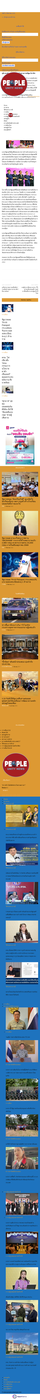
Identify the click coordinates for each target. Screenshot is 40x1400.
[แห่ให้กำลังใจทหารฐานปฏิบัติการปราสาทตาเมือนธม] (22, 1125)
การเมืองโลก (7, 125)
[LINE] (27, 276)
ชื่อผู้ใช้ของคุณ (7, 37)
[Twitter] (23, 276)
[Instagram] (7, 795)
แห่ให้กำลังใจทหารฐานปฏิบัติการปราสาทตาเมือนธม (21, 1144)
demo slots (27, 714)
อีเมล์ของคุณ (6, 63)
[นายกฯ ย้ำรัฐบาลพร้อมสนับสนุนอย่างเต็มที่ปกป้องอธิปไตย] (22, 1090)
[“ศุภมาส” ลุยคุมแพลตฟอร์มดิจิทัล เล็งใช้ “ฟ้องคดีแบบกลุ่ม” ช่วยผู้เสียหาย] (7, 389)
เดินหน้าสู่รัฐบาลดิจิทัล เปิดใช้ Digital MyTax (19, 1297)
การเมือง (6, 112)
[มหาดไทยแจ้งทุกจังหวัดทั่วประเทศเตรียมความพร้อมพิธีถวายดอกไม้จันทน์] (22, 973)
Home (5, 105)
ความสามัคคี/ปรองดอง (7, 666)
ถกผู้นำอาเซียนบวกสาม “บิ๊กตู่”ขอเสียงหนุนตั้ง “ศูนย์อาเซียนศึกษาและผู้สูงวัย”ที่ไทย (30, 290)
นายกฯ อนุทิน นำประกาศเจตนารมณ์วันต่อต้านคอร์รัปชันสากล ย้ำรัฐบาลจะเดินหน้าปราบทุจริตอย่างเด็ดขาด (21, 1225)
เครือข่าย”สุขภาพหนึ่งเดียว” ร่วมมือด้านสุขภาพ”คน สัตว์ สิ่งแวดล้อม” (10, 289)
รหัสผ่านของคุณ (7, 40)
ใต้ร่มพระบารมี (8, 110)
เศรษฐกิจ (6, 118)
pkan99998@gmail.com (16, 787)
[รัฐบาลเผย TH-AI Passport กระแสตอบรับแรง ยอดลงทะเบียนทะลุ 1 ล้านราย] (7, 308)
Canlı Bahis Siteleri (8, 714)
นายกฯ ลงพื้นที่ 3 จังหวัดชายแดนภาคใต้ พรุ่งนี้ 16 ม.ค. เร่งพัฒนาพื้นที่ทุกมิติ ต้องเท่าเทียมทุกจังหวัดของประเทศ (22, 1179)
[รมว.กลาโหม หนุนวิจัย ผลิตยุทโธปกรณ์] (22, 1311)
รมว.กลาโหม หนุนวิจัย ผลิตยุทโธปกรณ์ (17, 1329)
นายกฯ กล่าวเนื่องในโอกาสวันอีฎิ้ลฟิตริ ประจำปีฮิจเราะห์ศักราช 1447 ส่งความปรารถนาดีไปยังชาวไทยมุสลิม (21, 1072)
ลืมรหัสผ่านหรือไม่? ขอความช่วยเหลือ (14, 47)
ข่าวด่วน (6, 107)
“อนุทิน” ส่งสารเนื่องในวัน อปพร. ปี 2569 (18, 1037)
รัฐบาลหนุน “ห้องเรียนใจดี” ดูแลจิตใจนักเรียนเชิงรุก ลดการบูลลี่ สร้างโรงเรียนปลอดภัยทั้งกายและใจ (19, 501)
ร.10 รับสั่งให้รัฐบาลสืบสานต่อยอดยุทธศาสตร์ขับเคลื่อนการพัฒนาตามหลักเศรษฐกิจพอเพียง (19, 700)
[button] (5, 100)
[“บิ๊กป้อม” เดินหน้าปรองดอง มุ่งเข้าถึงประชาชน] (20, 647)
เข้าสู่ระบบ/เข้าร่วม (9, 17)
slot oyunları (19, 714)
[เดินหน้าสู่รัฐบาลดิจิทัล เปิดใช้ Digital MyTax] (22, 1278)
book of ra (15, 719)
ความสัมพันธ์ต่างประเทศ (11, 123)
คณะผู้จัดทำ (7, 130)
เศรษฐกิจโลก (8, 127)
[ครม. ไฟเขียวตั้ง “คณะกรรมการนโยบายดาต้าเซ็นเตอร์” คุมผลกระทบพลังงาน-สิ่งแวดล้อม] (7, 346)
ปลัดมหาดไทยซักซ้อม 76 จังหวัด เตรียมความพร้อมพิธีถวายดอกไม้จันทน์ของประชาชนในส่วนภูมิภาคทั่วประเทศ (22, 876)
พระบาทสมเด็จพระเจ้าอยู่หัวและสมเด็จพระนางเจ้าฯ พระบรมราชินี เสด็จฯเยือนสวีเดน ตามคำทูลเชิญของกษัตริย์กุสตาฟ (21, 837)
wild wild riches (10, 722)
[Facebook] (19, 276)
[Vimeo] (14, 795)
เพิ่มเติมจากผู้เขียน (26, 300)
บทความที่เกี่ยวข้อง (14, 300)
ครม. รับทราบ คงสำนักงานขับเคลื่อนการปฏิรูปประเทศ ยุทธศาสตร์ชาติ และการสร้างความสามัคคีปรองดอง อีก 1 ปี (21, 1365)
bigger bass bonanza (25, 719)
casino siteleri (25, 717)
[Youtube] (18, 795)
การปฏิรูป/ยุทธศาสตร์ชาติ (12, 1192)
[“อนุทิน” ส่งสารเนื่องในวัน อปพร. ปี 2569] (22, 1018)
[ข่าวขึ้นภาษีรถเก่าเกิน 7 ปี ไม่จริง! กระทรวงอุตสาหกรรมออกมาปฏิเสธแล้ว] (20, 610)
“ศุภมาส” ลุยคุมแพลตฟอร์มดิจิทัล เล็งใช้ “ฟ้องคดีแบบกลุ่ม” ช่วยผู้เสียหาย (7, 409)
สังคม (5, 121)
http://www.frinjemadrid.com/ (11, 717)
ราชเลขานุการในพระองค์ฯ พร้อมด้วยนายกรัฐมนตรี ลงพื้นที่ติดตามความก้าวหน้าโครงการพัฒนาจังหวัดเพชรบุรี (21, 914)
